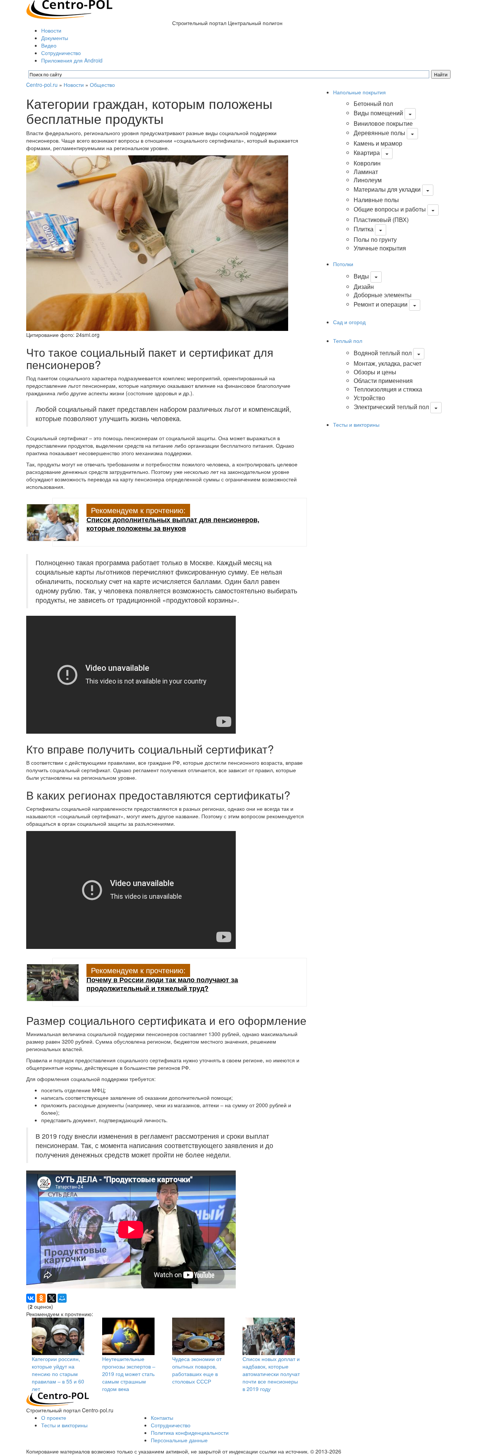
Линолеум (368, 180)
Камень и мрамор (378, 143)
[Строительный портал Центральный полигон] (69, 8)
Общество (102, 84)
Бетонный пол (373, 103)
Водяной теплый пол (383, 352)
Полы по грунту (375, 239)
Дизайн (364, 286)
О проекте (53, 1417)
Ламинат (366, 171)
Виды (361, 276)
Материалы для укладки (387, 189)
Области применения (383, 380)
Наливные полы (376, 199)
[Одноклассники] (41, 1298)
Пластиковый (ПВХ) (381, 219)
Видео (49, 45)
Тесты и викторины (356, 424)
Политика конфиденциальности (190, 1432)
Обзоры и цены (375, 372)
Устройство (369, 397)
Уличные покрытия (380, 248)
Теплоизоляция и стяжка (388, 389)
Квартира (367, 152)
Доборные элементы (383, 294)
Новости (51, 30)
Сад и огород (349, 322)
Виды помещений (378, 113)
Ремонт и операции (381, 304)
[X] (51, 1298)
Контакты (162, 1417)
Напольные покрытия (359, 92)
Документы (54, 38)
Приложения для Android (72, 60)
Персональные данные (179, 1440)
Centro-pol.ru (42, 84)
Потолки (343, 264)
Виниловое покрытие (383, 123)
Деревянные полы (379, 132)
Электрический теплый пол (391, 407)
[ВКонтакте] (30, 1298)
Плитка (363, 229)
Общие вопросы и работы (390, 209)
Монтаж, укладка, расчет (387, 363)
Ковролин (367, 163)
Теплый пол (347, 340)
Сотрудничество (61, 53)
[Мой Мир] (62, 1298)
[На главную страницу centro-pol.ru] (57, 1399)
